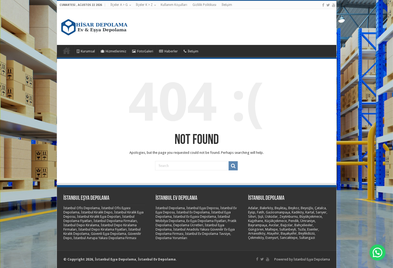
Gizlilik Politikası (204, 5)
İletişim (227, 5)
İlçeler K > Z (144, 5)
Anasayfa (67, 50)
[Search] (233, 165)
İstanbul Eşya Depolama (312, 259)
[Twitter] (328, 5)
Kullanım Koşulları (174, 5)
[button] (377, 252)
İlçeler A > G (119, 5)
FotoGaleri (145, 51)
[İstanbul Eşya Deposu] (94, 26)
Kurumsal (88, 51)
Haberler (171, 51)
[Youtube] (334, 5)
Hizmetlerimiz (116, 51)
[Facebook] (323, 5)
